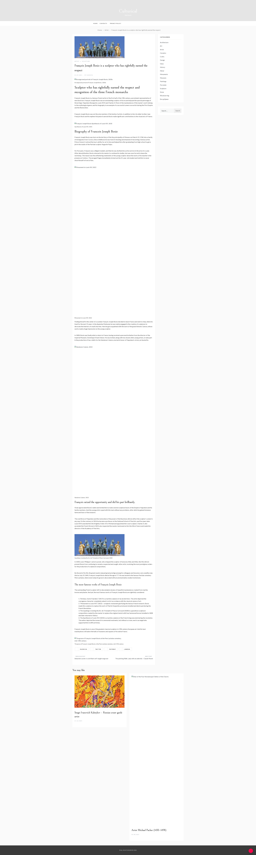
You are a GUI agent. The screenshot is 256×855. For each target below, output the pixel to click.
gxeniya (90, 75)
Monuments (164, 74)
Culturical (128, 11)
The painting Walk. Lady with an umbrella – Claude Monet (134, 658)
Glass (162, 64)
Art (161, 46)
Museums (163, 78)
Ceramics (163, 53)
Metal (162, 71)
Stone (162, 92)
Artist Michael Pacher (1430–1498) (149, 830)
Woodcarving (164, 95)
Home (95, 23)
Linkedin (127, 649)
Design (162, 60)
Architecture (164, 42)
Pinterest (112, 649)
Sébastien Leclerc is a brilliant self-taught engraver (91, 658)
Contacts (103, 23)
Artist (76, 61)
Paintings (163, 81)
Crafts (162, 57)
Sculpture (86, 61)
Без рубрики (164, 99)
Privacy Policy (115, 23)
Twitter (98, 649)
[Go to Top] (251, 851)
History (162, 67)
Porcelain (163, 85)
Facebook (83, 649)
